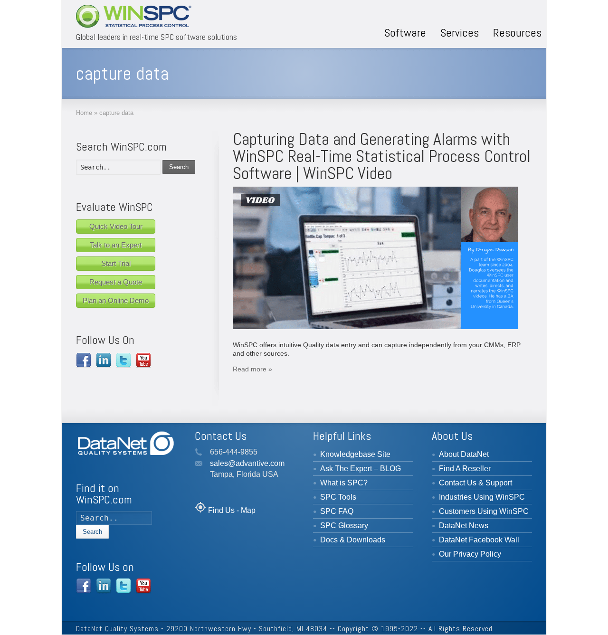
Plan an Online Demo (116, 300)
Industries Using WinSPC (482, 497)
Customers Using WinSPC (484, 511)
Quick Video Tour (115, 226)
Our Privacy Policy (470, 554)
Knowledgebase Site (355, 454)
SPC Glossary (344, 525)
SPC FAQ (336, 511)
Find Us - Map (232, 510)
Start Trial (116, 263)
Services (459, 32)
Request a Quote (115, 282)
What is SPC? (344, 483)
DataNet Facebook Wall (479, 540)
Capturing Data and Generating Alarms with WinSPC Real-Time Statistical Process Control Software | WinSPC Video (382, 156)
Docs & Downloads (352, 540)
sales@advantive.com (247, 463)
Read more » (252, 369)
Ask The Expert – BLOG (360, 468)
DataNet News (463, 525)
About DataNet (464, 454)
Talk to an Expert (116, 245)
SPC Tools (338, 497)
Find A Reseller (465, 468)
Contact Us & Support (475, 483)
